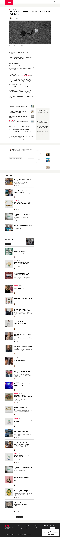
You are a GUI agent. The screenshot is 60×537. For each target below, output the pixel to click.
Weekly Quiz (28, 528)
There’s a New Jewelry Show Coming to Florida (23, 420)
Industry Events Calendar (29, 530)
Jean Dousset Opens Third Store (40, 167)
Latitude (24, 65)
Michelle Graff (13, 17)
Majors (15, 332)
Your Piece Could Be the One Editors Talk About (23, 215)
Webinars (27, 527)
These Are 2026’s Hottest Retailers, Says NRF (22, 180)
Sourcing (15, 501)
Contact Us (36, 528)
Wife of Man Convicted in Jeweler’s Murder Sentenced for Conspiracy (22, 443)
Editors (10, 115)
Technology (15, 248)
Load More (19, 517)
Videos (40, 1)
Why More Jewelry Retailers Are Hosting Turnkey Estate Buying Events (21, 275)
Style (31, 1)
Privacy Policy (29, 534)
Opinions (35, 1)
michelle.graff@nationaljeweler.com (15, 18)
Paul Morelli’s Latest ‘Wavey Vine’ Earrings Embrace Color (22, 455)
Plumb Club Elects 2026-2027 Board (23, 298)
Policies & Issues (16, 320)
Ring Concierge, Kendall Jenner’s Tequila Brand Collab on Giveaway (41, 154)
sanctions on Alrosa (26, 75)
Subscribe (49, 1)
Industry (19, 1)
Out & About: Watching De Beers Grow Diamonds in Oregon (18, 117)
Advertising (36, 530)
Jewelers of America (37, 531)
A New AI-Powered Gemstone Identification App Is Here (21, 250)
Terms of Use (24, 534)
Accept (51, 534)
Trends (15, 453)
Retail (17, 154)
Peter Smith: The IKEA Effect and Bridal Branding (42, 136)
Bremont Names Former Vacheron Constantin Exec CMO (22, 191)
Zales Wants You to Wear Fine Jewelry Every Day (23, 334)
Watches (15, 189)
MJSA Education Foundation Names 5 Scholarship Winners (23, 287)
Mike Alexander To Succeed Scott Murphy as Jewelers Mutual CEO (42, 122)
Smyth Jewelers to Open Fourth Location (21, 432)
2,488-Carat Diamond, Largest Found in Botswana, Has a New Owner (21, 504)
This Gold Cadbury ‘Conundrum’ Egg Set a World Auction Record (22, 491)
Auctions (15, 260)
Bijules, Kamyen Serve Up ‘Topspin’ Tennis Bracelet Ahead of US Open (22, 202)
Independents (16, 429)
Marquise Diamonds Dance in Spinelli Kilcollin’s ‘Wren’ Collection (23, 408)
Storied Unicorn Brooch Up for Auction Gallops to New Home (21, 262)
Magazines (44, 1)
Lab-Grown (11, 9)
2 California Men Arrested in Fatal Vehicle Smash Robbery (42, 132)
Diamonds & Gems (26, 1)
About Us (36, 527)
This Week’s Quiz (9, 239)
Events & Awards (16, 285)
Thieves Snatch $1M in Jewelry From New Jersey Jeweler (23, 384)
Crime (14, 357)
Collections (15, 200)
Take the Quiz (8, 244)
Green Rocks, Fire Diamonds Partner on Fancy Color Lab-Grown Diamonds (18, 107)
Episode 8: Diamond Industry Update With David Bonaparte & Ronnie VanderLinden (43, 117)
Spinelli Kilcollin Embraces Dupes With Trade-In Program (42, 127)
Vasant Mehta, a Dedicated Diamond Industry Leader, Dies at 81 (23, 347)
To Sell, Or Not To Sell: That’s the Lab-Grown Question (18, 121)
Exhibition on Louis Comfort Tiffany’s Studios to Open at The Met (23, 395)
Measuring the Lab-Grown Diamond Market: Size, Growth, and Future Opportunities (17, 112)
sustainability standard (19, 128)
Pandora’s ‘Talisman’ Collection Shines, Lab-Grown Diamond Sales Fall (22, 479)
